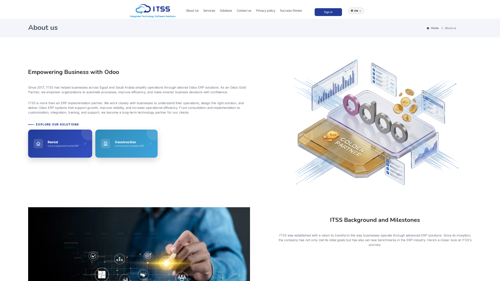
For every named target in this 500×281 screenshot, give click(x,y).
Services (209, 10)
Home (435, 28)
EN (356, 10)
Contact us (244, 10)
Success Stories (291, 10)
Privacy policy (265, 10)
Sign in (328, 12)
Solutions (226, 10)
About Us (192, 10)
